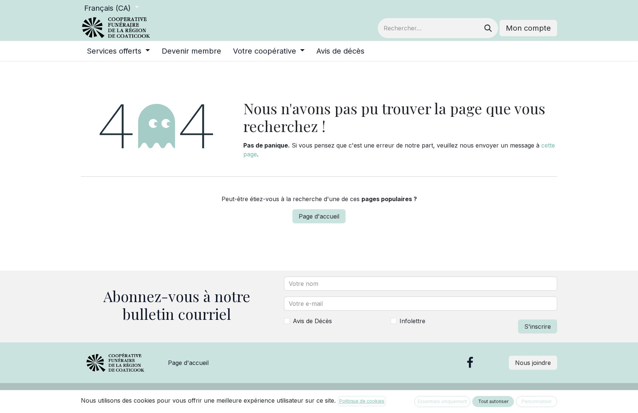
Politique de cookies (361, 401)
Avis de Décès (312, 321)
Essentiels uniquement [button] (442, 401)
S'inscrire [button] (537, 326)
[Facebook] (470, 362)
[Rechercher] (488, 28)
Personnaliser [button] (537, 401)
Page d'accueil (319, 216)
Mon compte (528, 28)
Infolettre (412, 321)
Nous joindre (533, 362)
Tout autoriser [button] (493, 401)
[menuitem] (118, 51)
